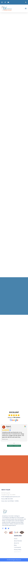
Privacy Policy (17, 549)
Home (15, 538)
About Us (16, 543)
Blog (15, 545)
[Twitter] (8, 528)
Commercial (17, 547)
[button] (26, 2)
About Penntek (18, 541)
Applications (17, 551)
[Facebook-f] (3, 528)
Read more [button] (5, 439)
